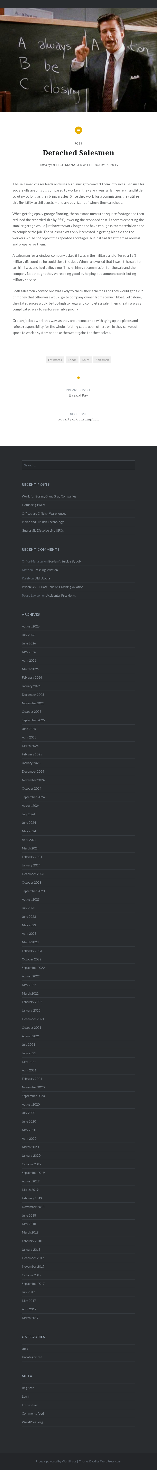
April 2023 (29, 933)
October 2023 (31, 882)
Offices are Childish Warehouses (44, 513)
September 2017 (33, 1283)
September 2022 (33, 967)
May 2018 (29, 1224)
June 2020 (29, 1121)
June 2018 (29, 1215)
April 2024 (29, 839)
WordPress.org (32, 1422)
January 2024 (31, 865)
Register (28, 1388)
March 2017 (30, 1318)
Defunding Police (34, 505)
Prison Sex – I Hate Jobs (38, 587)
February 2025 (32, 754)
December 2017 (33, 1258)
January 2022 (31, 1010)
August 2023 (31, 899)
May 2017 (29, 1300)
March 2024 (30, 848)
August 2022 (31, 976)
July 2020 (28, 1113)
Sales (86, 360)
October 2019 (31, 1164)
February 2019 (32, 1198)
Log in (26, 1396)
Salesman (102, 360)
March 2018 (30, 1232)
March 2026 (30, 669)
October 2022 (31, 959)
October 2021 (31, 1027)
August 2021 (31, 1036)
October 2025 (31, 711)
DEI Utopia (42, 578)
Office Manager (67, 165)
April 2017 (29, 1309)
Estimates (55, 360)
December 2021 (33, 1019)
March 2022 (30, 993)
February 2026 (32, 677)
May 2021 (29, 1061)
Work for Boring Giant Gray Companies (49, 496)
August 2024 (31, 805)
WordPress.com (110, 1461)
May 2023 (29, 925)
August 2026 (31, 626)
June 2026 (29, 643)
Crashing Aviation (46, 570)
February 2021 (32, 1078)
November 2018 (33, 1207)
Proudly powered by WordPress (56, 1461)
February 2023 (32, 950)
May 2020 (29, 1130)
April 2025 (29, 737)
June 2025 (29, 729)
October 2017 (31, 1275)
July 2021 (28, 1044)
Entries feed (30, 1405)
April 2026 (29, 660)
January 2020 (31, 1155)
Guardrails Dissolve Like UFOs (43, 530)
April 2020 (29, 1138)
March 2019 (30, 1189)
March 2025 (30, 745)
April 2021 (29, 1070)
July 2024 (28, 814)
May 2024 (29, 831)
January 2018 (31, 1249)
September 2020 (33, 1096)
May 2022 (29, 985)
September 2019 (33, 1172)
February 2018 (32, 1241)
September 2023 (33, 891)
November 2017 (33, 1266)
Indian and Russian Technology (43, 522)
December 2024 (33, 771)
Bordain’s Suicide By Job (64, 561)
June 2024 (29, 822)
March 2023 (30, 942)
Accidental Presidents (61, 595)
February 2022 (32, 1002)
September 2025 (33, 720)
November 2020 (33, 1087)
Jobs (78, 143)
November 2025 (33, 703)
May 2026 (29, 652)
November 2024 (33, 780)
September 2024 (33, 797)
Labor (72, 360)
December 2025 (33, 694)
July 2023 (28, 908)
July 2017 (28, 1292)
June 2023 (29, 916)
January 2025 (31, 763)
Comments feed (33, 1413)
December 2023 (33, 874)
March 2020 (30, 1147)
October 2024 (31, 788)
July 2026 (28, 635)
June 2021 (29, 1053)
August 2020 (31, 1104)
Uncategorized (32, 1357)
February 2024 (32, 856)
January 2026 (31, 686)
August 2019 (31, 1181)
